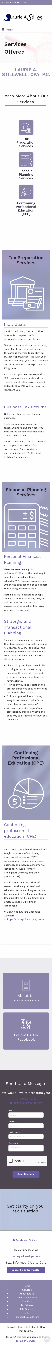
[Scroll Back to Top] (47, 1339)
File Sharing (27, 1309)
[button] (3, 29)
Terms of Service (26, 1340)
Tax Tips (27, 1301)
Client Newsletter (27, 1297)
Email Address (14, 1132)
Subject (11, 1121)
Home (27, 1285)
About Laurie (26, 1293)
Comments (13, 1143)
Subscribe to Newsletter (26, 1269)
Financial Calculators (27, 1316)
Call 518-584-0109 (15, 2)
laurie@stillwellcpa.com (27, 1102)
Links (27, 1313)
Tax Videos (27, 1305)
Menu (10, 29)
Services (27, 1289)
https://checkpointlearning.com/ (25, 919)
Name (11, 1111)
